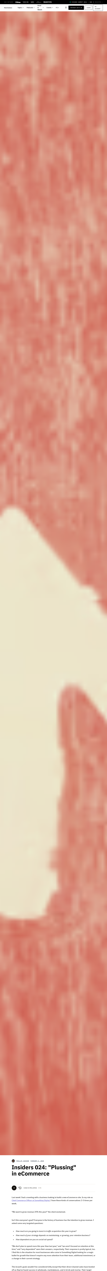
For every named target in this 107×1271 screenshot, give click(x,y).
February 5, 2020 (37, 1161)
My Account (97, 7)
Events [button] (50, 7)
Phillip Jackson (22, 1161)
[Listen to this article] (14, 1188)
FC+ (57, 7)
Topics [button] (21, 7)
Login (88, 7)
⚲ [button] (66, 8)
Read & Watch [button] (41, 8)
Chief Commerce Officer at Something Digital (31, 1200)
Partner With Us (76, 7)
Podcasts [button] (31, 7)
